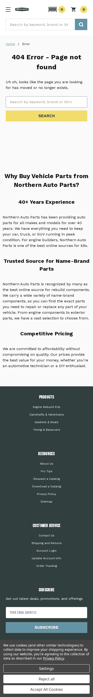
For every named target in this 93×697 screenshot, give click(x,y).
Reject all (47, 679)
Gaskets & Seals (46, 422)
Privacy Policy (46, 494)
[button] (56, 9)
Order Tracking (46, 566)
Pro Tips (46, 471)
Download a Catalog (46, 486)
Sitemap (46, 501)
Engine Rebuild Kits (46, 407)
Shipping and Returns (46, 543)
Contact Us (46, 535)
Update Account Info (46, 558)
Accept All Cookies (46, 689)
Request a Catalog (46, 478)
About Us (46, 463)
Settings (46, 668)
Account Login (46, 550)
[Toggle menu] (8, 9)
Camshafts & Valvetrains (46, 414)
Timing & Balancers (46, 429)
